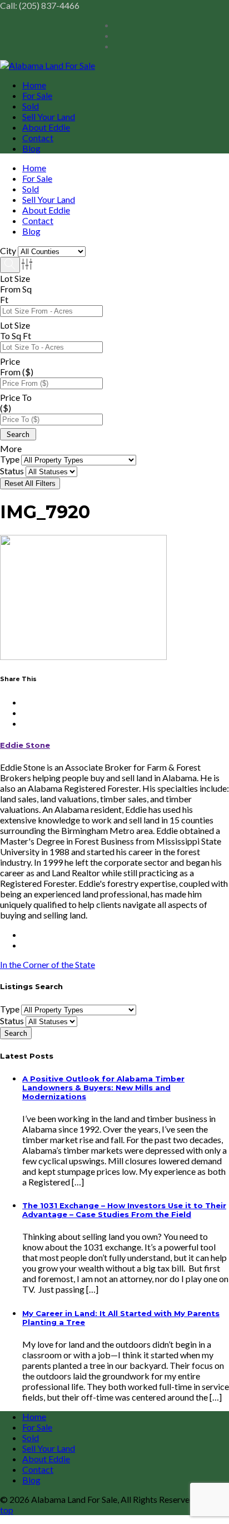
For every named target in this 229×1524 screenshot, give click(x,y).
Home (34, 85)
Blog (31, 148)
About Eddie (46, 127)
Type (9, 459)
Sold (30, 106)
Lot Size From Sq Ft (16, 289)
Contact (37, 137)
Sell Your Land (48, 116)
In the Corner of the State (47, 964)
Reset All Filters (30, 483)
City (8, 250)
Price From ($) (16, 366)
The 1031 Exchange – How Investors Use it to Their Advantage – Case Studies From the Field (124, 1210)
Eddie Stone (25, 745)
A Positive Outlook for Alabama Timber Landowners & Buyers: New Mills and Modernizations (103, 1087)
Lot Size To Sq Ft (15, 330)
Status (12, 470)
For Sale (37, 95)
